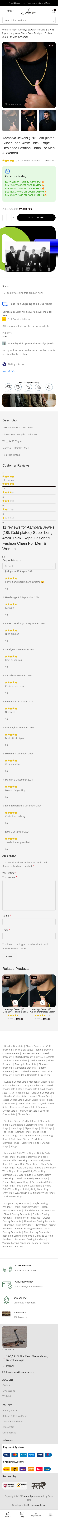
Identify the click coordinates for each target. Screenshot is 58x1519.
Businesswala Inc (36, 1505)
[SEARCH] (52, 20)
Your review (9, 877)
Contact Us (8, 1426)
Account (7, 1379)
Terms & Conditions (13, 1421)
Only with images (11, 560)
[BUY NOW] (29, 249)
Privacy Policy (9, 1410)
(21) (21, 1015)
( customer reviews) (27, 160)
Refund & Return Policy (14, 1416)
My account (8, 1390)
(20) (48, 1015)
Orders (6, 1385)
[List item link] (29, 1366)
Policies (7, 1405)
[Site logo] (29, 10)
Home (5, 29)
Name (6, 915)
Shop (13, 29)
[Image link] (27, 1454)
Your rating (9, 873)
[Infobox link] (29, 1269)
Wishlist (6, 1396)
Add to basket (36, 217)
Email (6, 930)
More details (8, 371)
